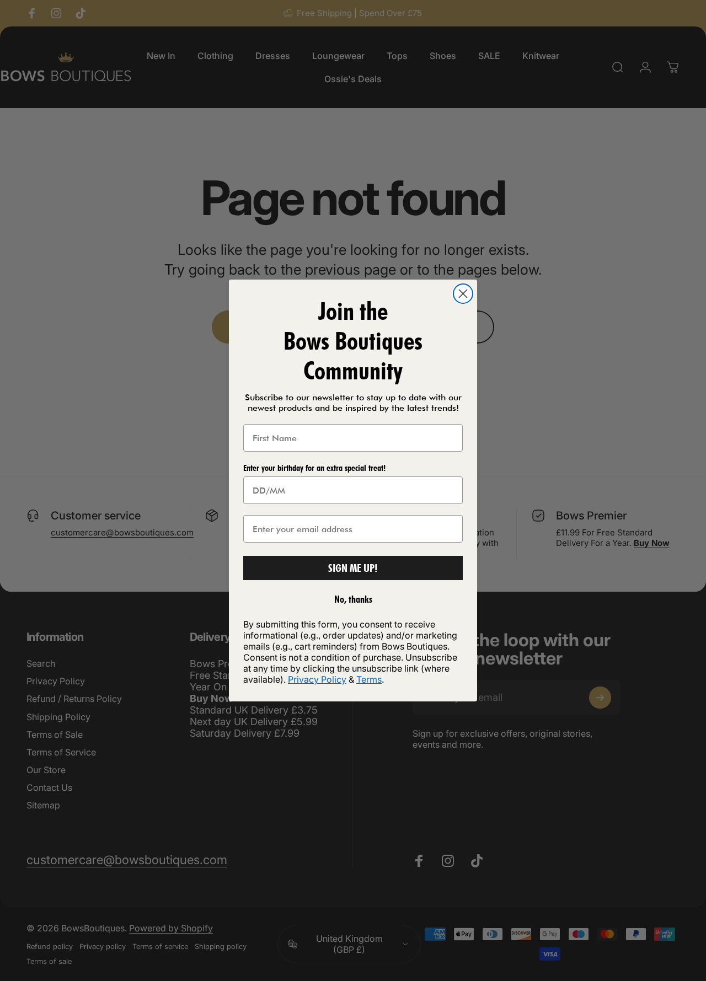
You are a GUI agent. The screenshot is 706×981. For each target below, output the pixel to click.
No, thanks (353, 599)
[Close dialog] (463, 293)
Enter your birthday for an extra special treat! (314, 468)
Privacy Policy (317, 679)
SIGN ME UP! (353, 568)
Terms (369, 679)
